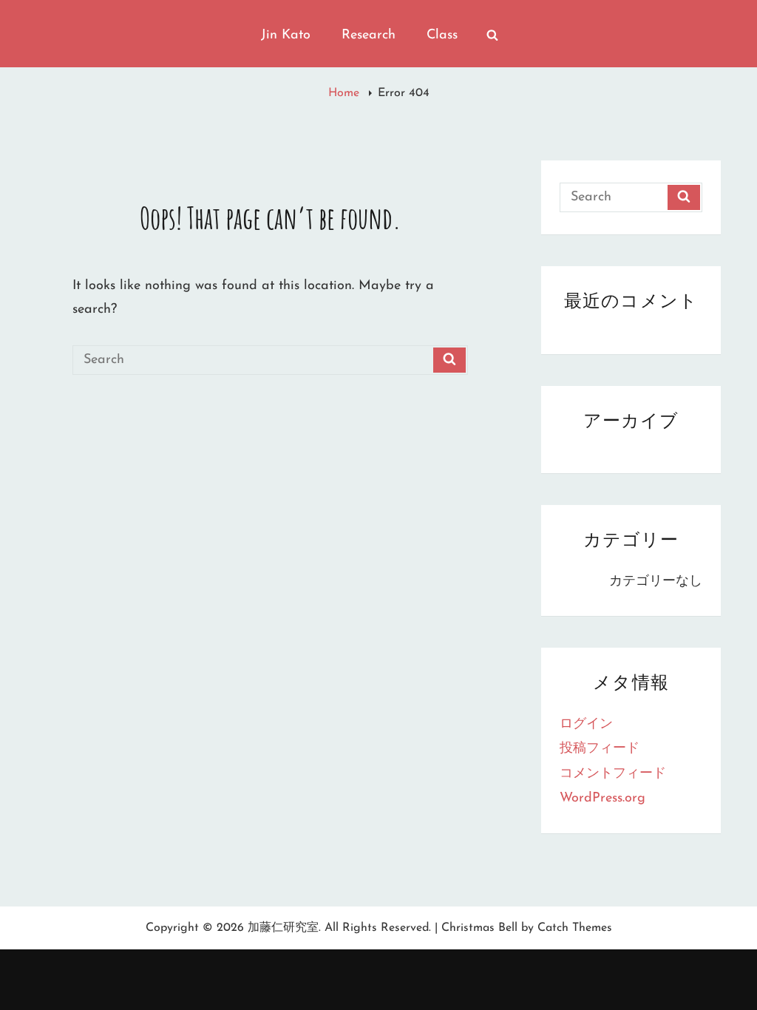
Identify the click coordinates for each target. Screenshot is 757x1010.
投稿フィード (599, 749)
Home (345, 93)
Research (369, 35)
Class (442, 35)
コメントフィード (613, 774)
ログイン (586, 724)
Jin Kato (285, 35)
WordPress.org (602, 798)
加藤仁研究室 (283, 928)
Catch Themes (574, 928)
